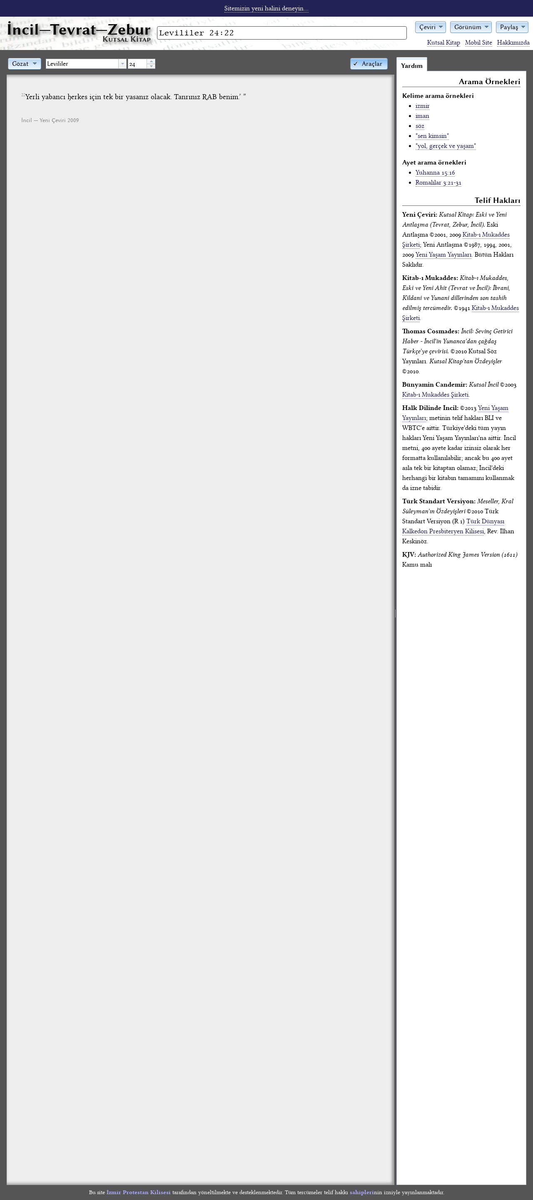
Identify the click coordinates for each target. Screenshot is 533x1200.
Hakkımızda (513, 42)
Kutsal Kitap (443, 42)
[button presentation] (122, 63)
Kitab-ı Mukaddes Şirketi (435, 394)
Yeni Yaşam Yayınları (443, 254)
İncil (79, 29)
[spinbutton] (137, 64)
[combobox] (86, 64)
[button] (430, 26)
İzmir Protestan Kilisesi (139, 1192)
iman (422, 116)
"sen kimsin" (432, 136)
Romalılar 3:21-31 (438, 182)
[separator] (395, 621)
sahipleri (362, 1192)
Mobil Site (478, 42)
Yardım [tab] (412, 66)
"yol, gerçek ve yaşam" (446, 146)
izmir (423, 106)
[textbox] (82, 64)
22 (23, 95)
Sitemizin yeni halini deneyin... (266, 8)
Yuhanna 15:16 (435, 172)
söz (420, 126)
